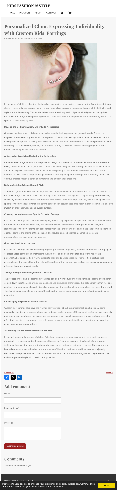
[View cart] (70, 13)
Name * (8, 393)
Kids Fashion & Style (28, 5)
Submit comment (15, 446)
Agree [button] (106, 485)
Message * (9, 423)
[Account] (62, 13)
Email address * (11, 408)
